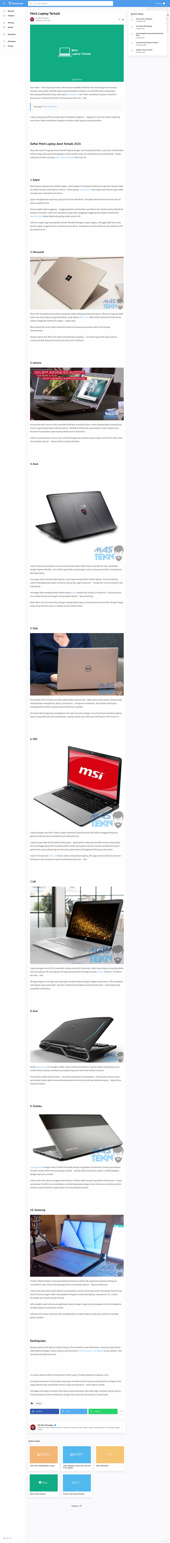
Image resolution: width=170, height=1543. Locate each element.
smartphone (85, 189)
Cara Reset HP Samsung (144, 26)
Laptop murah (36, 1167)
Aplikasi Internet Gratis (144, 50)
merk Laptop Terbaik (64, 157)
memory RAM (36, 216)
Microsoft (83, 317)
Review (39, 1403)
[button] (31, 3)
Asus (74, 592)
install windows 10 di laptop (90, 1350)
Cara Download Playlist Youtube (147, 42)
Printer (100, 971)
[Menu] (4, 3)
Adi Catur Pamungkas (42, 18)
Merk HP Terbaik (50, 106)
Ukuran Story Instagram (144, 19)
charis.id (53, 855)
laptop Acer (41, 1067)
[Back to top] (165, 1538)
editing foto (73, 94)
